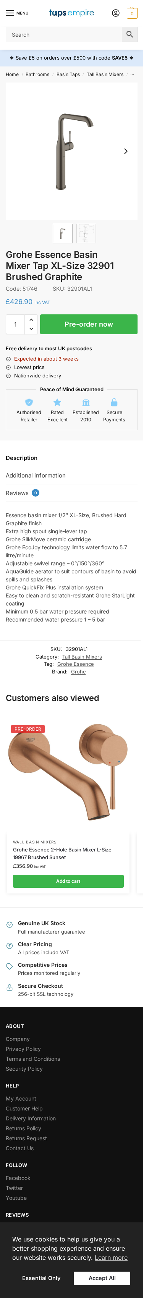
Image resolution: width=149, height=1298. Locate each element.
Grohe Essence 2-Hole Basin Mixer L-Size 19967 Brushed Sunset (62, 853)
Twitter (14, 1188)
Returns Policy (23, 1128)
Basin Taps (68, 74)
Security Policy (24, 1068)
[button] (131, 13)
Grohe (78, 671)
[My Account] (115, 13)
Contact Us (20, 1148)
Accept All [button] (102, 1278)
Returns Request (26, 1138)
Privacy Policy (23, 1049)
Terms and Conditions (33, 1058)
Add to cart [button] (68, 881)
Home (12, 74)
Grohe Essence (75, 664)
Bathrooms (37, 74)
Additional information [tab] (36, 475)
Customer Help (24, 1108)
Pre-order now (89, 324)
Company (18, 1039)
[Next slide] (126, 151)
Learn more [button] (111, 1257)
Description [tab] (21, 457)
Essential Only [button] (41, 1278)
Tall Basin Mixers (105, 74)
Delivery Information (31, 1118)
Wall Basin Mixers (35, 842)
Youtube (16, 1197)
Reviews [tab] (21, 493)
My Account (21, 1098)
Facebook (18, 1178)
